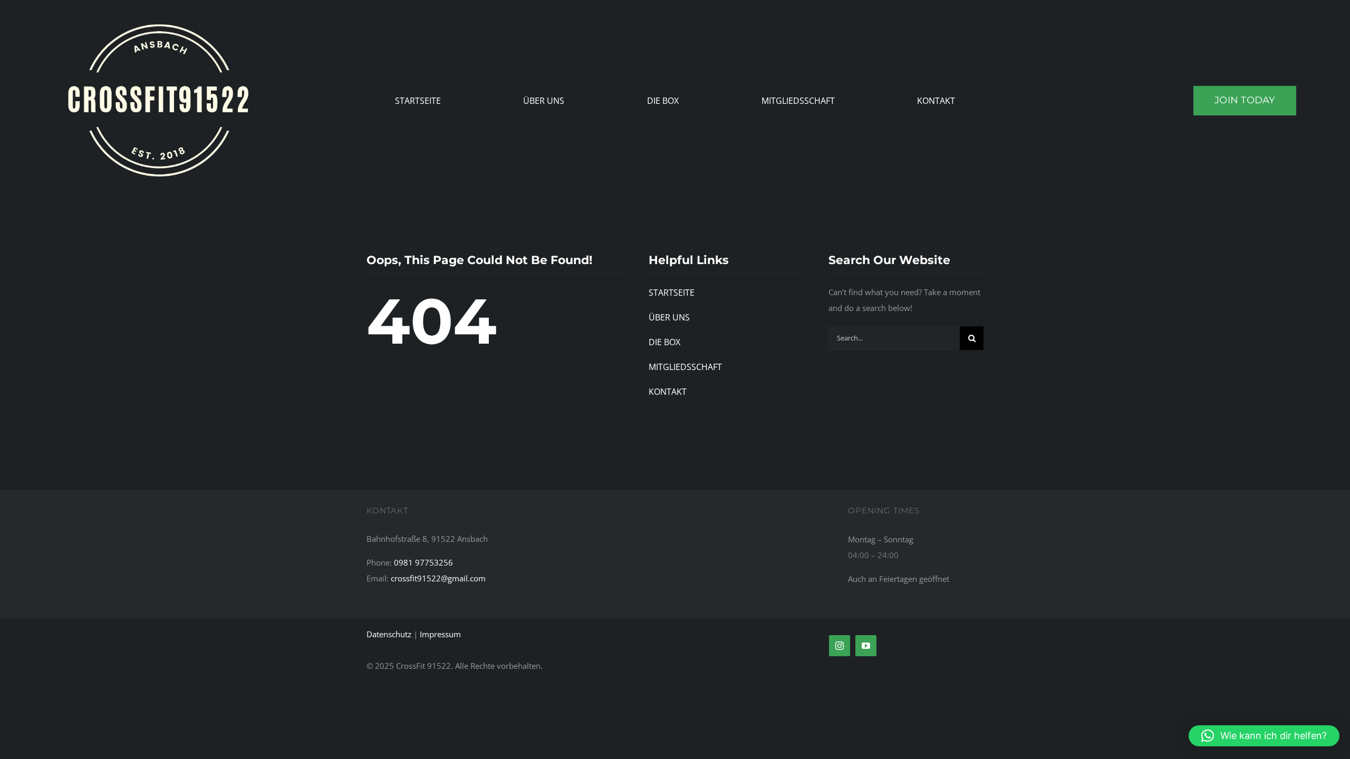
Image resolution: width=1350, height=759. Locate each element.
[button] (1264, 735)
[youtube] (865, 645)
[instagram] (839, 645)
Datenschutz (389, 634)
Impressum (440, 634)
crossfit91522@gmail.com (438, 578)
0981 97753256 (423, 562)
